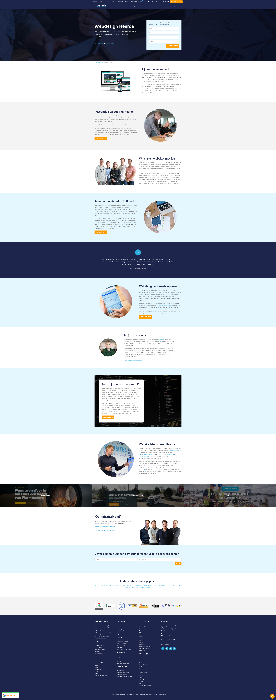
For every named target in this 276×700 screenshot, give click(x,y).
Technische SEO (98, 653)
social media (170, 454)
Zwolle (96, 668)
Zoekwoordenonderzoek (100, 657)
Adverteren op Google (101, 585)
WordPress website (144, 669)
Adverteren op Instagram (123, 672)
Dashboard (102, 2)
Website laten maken (144, 657)
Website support (143, 650)
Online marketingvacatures (136, 2)
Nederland (104, 675)
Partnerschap (142, 645)
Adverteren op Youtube (122, 641)
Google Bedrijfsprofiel (100, 649)
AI (117, 6)
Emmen (96, 673)
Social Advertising (143, 6)
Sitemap (155, 695)
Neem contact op (101, 139)
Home (96, 62)
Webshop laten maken (132, 587)
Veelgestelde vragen (144, 649)
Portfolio (114, 2)
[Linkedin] (170, 648)
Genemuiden (98, 670)
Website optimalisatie (161, 585)
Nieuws (126, 2)
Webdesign (133, 6)
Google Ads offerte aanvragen (124, 649)
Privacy (150, 695)
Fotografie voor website (127, 585)
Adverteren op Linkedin (122, 674)
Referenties (168, 6)
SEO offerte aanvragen (100, 659)
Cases (108, 2)
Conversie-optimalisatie (145, 663)
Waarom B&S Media (157, 6)
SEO (113, 6)
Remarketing (120, 647)
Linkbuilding (138, 585)
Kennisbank (120, 2)
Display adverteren (121, 643)
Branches (95, 2)
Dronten (96, 672)
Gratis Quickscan (176, 2)
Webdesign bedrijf (145, 587)
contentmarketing (144, 456)
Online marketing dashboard (124, 633)
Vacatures (141, 639)
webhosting (161, 340)
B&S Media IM (101, 5)
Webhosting (142, 667)
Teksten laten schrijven (100, 655)
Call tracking (120, 635)
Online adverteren (148, 585)
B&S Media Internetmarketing (102, 625)
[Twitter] (174, 648)
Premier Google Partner (145, 647)
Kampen (96, 666)
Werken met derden (144, 695)
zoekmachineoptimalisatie (146, 454)
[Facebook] (162, 648)
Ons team (141, 631)
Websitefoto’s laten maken (145, 665)
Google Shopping (121, 645)
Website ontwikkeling (174, 585)
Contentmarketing (99, 647)
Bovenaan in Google (114, 585)
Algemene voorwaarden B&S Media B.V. (138, 692)
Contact (179, 6)
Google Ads (123, 6)
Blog (174, 6)
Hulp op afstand (162, 695)
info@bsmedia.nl (154, 1)
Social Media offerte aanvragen (124, 676)
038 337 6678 (166, 1)
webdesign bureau (174, 450)
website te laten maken (165, 305)
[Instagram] (166, 648)
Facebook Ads (120, 670)
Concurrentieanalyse (99, 645)
